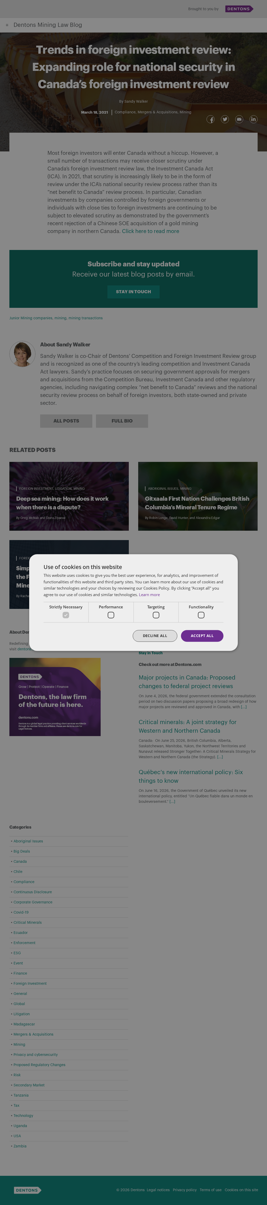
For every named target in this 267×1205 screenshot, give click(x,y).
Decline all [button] (155, 635)
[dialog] (133, 602)
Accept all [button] (202, 635)
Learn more (149, 594)
